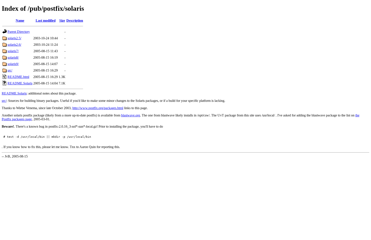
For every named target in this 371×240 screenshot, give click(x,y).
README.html (18, 77)
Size (62, 20)
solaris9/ (13, 64)
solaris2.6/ (14, 44)
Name (20, 20)
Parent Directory (19, 32)
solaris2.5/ (14, 38)
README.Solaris (20, 83)
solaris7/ (13, 51)
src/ (10, 70)
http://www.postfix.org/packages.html (97, 108)
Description (74, 20)
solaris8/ (13, 57)
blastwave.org (130, 115)
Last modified (46, 20)
